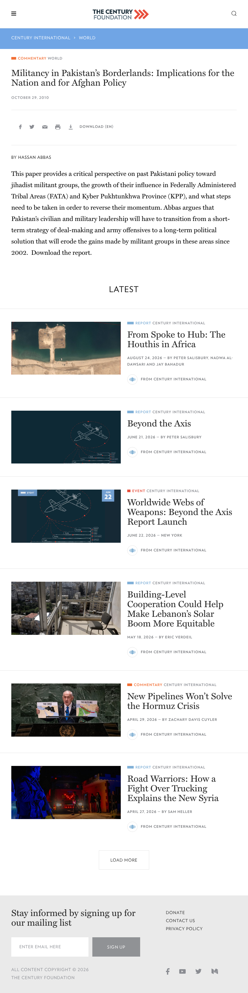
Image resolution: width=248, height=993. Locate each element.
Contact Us (180, 920)
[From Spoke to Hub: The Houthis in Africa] (66, 348)
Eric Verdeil (178, 637)
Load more (124, 860)
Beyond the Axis (159, 423)
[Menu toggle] (13, 13)
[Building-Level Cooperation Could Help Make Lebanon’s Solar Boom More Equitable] (66, 608)
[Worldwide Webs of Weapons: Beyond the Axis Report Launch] (66, 516)
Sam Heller (180, 812)
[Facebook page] (168, 971)
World (87, 37)
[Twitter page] (198, 971)
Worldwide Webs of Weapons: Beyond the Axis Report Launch (179, 512)
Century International (41, 37)
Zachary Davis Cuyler (193, 720)
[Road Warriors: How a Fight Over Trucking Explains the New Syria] (66, 792)
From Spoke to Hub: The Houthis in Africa (176, 339)
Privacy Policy (184, 928)
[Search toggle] (234, 13)
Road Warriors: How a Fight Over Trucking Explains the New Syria (173, 788)
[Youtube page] (182, 971)
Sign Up (116, 947)
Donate (175, 912)
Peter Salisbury (191, 358)
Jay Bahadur (170, 364)
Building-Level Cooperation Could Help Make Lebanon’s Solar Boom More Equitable (175, 609)
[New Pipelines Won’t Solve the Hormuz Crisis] (66, 709)
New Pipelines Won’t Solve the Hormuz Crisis (179, 701)
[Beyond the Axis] (66, 437)
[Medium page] (215, 971)
